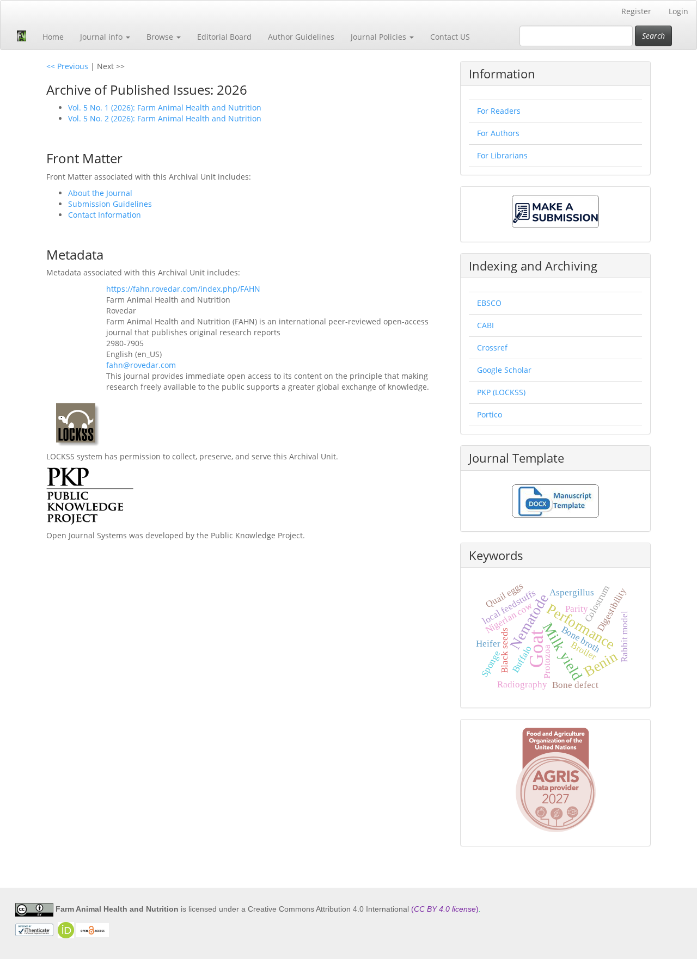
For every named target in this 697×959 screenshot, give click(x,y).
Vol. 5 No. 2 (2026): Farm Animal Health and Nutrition (164, 118)
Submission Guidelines (110, 204)
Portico (489, 414)
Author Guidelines (301, 37)
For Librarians (502, 155)
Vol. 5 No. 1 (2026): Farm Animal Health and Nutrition (164, 107)
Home (53, 37)
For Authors (498, 133)
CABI (485, 325)
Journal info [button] (102, 37)
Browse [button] (160, 37)
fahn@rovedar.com (141, 365)
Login (678, 11)
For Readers (499, 111)
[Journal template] (555, 500)
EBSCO (489, 303)
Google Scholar (504, 370)
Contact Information (104, 215)
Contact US (450, 37)
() (445, 909)
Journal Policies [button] (379, 37)
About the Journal (100, 193)
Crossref (492, 347)
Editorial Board (224, 37)
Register (636, 11)
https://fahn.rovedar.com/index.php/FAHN (183, 289)
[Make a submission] (555, 210)
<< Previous (67, 66)
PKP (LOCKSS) (501, 392)
